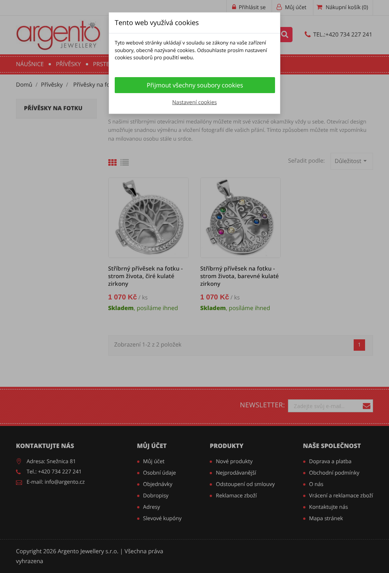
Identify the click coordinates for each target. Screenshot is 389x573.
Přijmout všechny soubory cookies (195, 85)
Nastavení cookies (194, 102)
